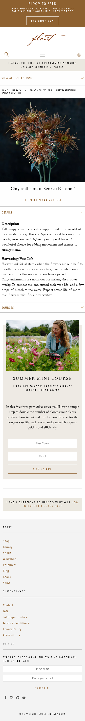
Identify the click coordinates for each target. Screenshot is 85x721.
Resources (10, 565)
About (7, 553)
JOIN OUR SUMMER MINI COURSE (42, 67)
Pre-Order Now (42, 20)
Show (6, 583)
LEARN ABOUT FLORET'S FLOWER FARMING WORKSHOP (42, 63)
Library (16, 90)
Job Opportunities (15, 617)
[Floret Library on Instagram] (11, 698)
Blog (6, 571)
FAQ (5, 611)
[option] (42, 140)
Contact (8, 605)
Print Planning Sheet (44, 200)
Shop (6, 541)
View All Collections (17, 78)
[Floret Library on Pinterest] (17, 698)
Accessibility (11, 635)
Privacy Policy (12, 629)
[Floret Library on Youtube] (24, 698)
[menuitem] (43, 78)
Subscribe (42, 688)
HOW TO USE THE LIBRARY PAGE (51, 504)
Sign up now (42, 469)
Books (7, 577)
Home (5, 90)
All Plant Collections (38, 90)
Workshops (10, 559)
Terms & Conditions (16, 623)
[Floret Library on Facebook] (5, 698)
